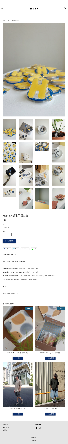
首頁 (4, 20)
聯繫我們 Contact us (7, 430)
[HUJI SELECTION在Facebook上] (36, 429)
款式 (4, 224)
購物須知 (34, 440)
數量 (4, 231)
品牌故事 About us (7, 428)
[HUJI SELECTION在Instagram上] (40, 429)
